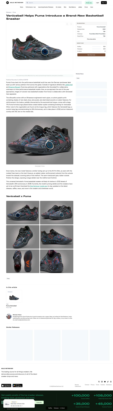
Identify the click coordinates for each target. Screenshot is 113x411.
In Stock (62, 408)
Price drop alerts (91, 39)
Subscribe (39, 402)
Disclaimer (109, 384)
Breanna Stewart (14, 87)
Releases (8, 12)
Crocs (86, 7)
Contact (87, 384)
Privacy (93, 384)
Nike (65, 7)
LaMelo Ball (69, 85)
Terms (97, 384)
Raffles (50, 408)
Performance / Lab (31, 7)
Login (97, 2)
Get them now (91, 54)
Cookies (103, 384)
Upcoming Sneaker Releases (45, 7)
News (21, 7)
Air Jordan (58, 7)
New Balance (72, 7)
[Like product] (71, 24)
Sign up (104, 2)
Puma (14, 12)
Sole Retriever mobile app (38, 186)
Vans (91, 7)
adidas (80, 7)
